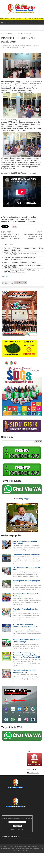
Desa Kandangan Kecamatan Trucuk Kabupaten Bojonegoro (27, 846)
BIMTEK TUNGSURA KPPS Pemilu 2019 (18, 40)
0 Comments (22, 283)
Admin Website (18, 850)
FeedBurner (21, 829)
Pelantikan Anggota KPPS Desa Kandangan (20, 262)
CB (40, 848)
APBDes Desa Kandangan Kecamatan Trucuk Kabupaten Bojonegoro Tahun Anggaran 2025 (26, 655)
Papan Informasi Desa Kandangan (26, 554)
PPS (7, 33)
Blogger (26, 499)
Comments (9, 283)
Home (2, 33)
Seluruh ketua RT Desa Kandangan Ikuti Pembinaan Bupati (33, 236)
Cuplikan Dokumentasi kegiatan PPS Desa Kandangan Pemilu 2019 (10, 236)
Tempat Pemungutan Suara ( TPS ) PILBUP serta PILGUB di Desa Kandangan (22, 271)
